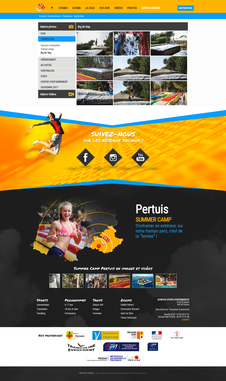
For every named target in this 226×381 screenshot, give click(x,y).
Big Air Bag (46, 52)
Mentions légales (86, 373)
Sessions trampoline (50, 45)
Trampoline (42, 309)
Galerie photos (54, 16)
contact (185, 319)
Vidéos (118, 8)
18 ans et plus (71, 309)
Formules (97, 313)
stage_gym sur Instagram (113, 159)
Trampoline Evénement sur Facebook (85, 159)
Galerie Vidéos (48, 94)
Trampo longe (47, 49)
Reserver (185, 8)
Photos (132, 8)
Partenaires (70, 313)
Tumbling (41, 313)
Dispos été (98, 304)
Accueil (42, 16)
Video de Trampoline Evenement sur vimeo (140, 159)
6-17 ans (69, 304)
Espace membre (151, 8)
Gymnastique (43, 304)
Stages (96, 309)
